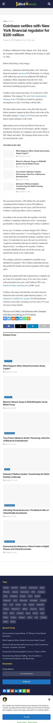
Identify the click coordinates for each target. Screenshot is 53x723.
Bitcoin (15, 592)
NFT (5, 613)
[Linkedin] (17, 318)
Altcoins (14, 587)
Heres (18, 604)
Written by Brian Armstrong (14, 285)
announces (33, 587)
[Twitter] (9, 318)
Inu (25, 604)
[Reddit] (13, 318)
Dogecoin (7, 600)
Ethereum (23, 600)
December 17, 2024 (23, 191)
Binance (6, 592)
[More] (28, 318)
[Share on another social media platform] (44, 326)
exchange (33, 600)
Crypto (8, 361)
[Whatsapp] (24, 318)
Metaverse (9, 433)
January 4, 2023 (9, 40)
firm (5, 604)
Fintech (43, 600)
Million (25, 609)
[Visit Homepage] (26, 4)
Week (13, 621)
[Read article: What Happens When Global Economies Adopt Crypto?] (8, 154)
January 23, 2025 (23, 179)
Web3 (7, 469)
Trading (43, 617)
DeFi (30, 596)
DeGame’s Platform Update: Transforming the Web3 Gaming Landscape (29, 186)
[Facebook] (5, 318)
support (22, 617)
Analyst (23, 587)
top (36, 617)
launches (40, 604)
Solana (13, 617)
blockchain (24, 592)
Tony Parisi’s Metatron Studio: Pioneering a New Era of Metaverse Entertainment (30, 174)
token (30, 617)
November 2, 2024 (10, 552)
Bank (42, 587)
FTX (11, 604)
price (28, 613)
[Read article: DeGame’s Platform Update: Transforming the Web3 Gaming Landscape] (8, 187)
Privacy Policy (21, 720)
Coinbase (13, 596)
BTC (33, 592)
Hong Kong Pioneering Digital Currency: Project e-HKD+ (24, 652)
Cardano (41, 592)
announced (22, 73)
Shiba (6, 617)
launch (31, 604)
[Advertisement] (26, 11)
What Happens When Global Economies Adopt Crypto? (23, 640)
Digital (37, 596)
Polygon (20, 613)
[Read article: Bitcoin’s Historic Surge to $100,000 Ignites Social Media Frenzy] (8, 164)
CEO (5, 596)
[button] (49, 697)
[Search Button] (49, 4)
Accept (26, 714)
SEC (42, 613)
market (6, 609)
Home (5, 21)
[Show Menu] (3, 4)
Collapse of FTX (25, 115)
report (35, 613)
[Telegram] (21, 318)
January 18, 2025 (23, 166)
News (11, 21)
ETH (15, 600)
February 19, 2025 (23, 156)
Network (33, 609)
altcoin (6, 587)
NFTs (12, 613)
